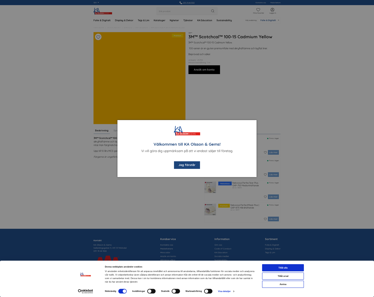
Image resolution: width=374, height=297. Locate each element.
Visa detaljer (224, 291)
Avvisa (283, 284)
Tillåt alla (283, 267)
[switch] (151, 291)
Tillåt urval (283, 276)
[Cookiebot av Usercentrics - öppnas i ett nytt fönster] (85, 291)
